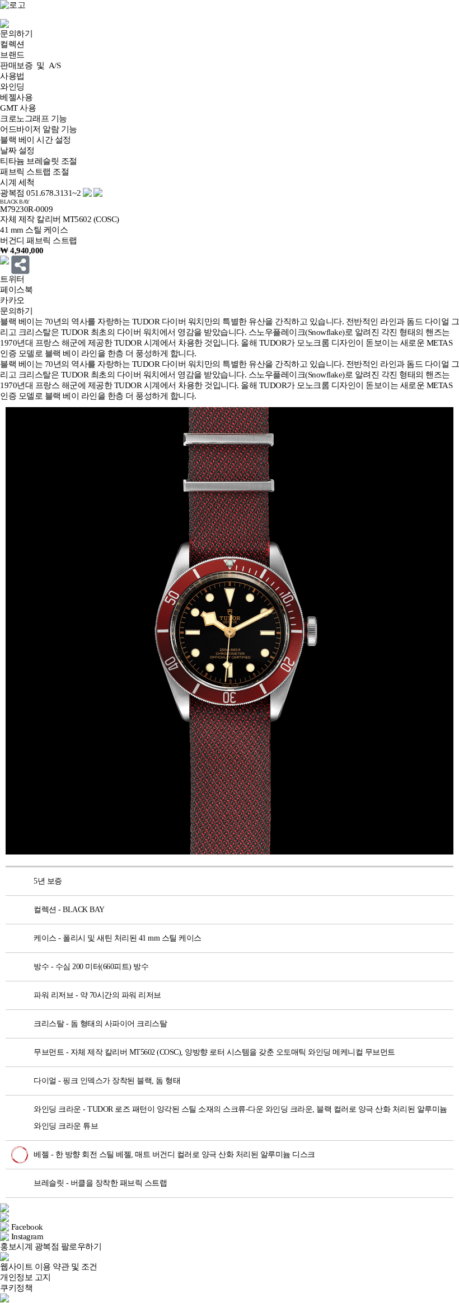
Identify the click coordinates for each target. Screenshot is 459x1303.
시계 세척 (17, 182)
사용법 (12, 76)
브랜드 (12, 54)
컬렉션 (12, 44)
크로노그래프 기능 (33, 118)
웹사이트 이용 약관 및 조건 (48, 1266)
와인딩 (12, 86)
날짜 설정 (17, 150)
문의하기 (16, 33)
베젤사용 (16, 97)
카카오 (12, 300)
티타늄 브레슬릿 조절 (38, 161)
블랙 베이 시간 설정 (35, 139)
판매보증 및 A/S (30, 65)
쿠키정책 (16, 1287)
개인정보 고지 (25, 1277)
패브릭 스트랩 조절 (34, 171)
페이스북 (16, 289)
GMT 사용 (18, 107)
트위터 (12, 279)
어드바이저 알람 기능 (38, 129)
